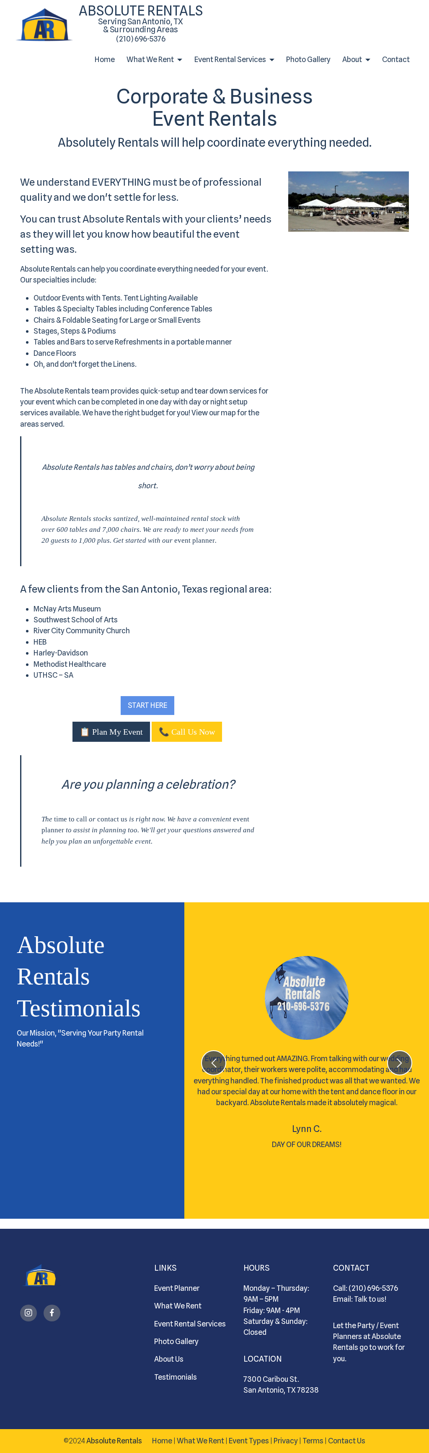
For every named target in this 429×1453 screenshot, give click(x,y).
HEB (40, 641)
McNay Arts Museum (67, 608)
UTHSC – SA (53, 675)
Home (105, 59)
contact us (112, 819)
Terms (312, 1440)
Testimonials (175, 1377)
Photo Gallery (308, 59)
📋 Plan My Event (111, 731)
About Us (168, 1359)
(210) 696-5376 (140, 38)
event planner (194, 540)
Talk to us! (370, 1299)
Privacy (286, 1440)
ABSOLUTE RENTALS (141, 18)
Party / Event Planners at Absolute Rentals (367, 1336)
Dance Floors (55, 353)
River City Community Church (82, 630)
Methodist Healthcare (70, 664)
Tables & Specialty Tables (75, 308)
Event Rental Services (230, 59)
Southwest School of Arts (76, 619)
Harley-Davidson (61, 652)
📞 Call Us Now (187, 731)
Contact (396, 59)
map (228, 412)
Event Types (249, 1440)
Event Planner (176, 1288)
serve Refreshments (129, 341)
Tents (111, 297)
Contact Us (346, 1440)
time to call (70, 819)
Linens (124, 364)
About (352, 59)
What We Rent (150, 59)
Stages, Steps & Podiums (75, 330)
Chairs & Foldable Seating (76, 320)
